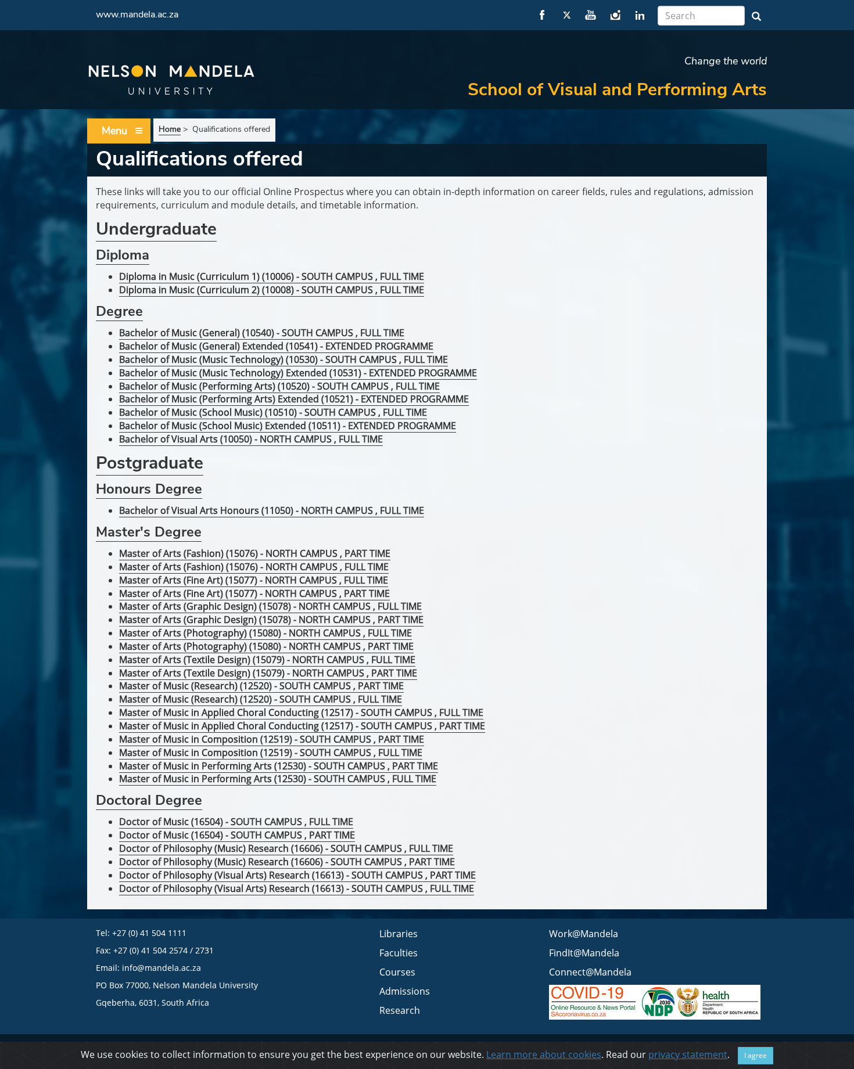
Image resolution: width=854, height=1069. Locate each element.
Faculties (398, 952)
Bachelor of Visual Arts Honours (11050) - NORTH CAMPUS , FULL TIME (271, 510)
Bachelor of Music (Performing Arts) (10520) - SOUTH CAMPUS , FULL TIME (279, 386)
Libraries (398, 933)
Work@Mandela (583, 933)
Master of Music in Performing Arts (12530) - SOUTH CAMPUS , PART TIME (278, 766)
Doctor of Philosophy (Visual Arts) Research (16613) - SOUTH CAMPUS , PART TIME (297, 875)
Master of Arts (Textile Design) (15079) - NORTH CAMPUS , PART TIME (268, 673)
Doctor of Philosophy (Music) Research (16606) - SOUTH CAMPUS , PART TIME (287, 861)
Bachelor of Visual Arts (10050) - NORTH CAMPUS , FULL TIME (251, 439)
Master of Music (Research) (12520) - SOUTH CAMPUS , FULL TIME (260, 699)
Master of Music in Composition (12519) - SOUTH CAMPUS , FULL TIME (270, 752)
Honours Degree (149, 489)
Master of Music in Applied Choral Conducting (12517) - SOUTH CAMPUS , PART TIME (302, 725)
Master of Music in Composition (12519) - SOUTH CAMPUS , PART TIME (271, 739)
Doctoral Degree (149, 800)
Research (399, 1010)
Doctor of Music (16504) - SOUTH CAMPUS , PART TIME (237, 835)
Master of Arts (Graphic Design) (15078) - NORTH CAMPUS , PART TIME (271, 619)
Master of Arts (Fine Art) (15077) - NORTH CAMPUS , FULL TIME (253, 580)
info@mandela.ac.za (161, 967)
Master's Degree (149, 532)
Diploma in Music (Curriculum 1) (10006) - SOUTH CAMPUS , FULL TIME (271, 276)
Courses (397, 972)
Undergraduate (156, 229)
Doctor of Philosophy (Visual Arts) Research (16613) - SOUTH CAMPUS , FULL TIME (296, 888)
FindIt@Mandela (584, 952)
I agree (755, 1055)
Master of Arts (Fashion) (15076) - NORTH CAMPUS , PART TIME (254, 553)
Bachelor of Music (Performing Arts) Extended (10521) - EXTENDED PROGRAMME (294, 399)
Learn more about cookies (543, 1054)
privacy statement (687, 1054)
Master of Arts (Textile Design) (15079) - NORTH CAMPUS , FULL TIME (267, 659)
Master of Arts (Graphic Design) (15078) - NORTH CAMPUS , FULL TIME (270, 606)
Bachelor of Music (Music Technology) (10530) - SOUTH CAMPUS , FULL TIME (283, 359)
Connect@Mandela (590, 972)
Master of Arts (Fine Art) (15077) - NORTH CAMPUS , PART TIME (254, 593)
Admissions (404, 991)
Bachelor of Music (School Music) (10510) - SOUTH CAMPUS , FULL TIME (273, 412)
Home (170, 129)
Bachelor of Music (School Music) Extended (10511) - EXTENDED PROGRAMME (287, 425)
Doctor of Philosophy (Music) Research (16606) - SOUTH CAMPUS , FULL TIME (286, 848)
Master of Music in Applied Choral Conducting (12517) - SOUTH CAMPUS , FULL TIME (301, 712)
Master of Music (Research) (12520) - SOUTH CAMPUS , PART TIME (261, 685)
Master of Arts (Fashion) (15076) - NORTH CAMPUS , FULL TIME (254, 566)
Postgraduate (149, 463)
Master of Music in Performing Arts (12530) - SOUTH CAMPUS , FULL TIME (277, 778)
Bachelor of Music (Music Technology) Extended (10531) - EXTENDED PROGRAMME (298, 372)
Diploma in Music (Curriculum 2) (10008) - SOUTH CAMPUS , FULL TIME (271, 289)
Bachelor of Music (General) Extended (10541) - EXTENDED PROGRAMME (276, 346)
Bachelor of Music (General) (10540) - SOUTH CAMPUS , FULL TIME (261, 332)
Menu (114, 131)
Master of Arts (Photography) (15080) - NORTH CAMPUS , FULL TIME (265, 633)
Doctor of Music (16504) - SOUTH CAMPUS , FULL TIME (236, 821)
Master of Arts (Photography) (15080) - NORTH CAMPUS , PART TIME (266, 646)
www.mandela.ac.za (137, 14)
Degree (119, 311)
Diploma (122, 255)
